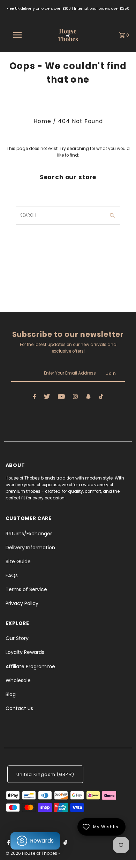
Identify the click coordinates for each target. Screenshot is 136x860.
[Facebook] (34, 397)
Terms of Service (26, 589)
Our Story (17, 638)
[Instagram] (75, 397)
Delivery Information (30, 547)
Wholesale (18, 680)
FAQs (12, 575)
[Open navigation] (17, 35)
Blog (11, 694)
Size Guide (18, 561)
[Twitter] (47, 397)
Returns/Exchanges (29, 533)
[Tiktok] (101, 397)
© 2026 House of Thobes (32, 853)
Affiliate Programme (30, 666)
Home (42, 121)
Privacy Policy (22, 603)
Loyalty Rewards (25, 652)
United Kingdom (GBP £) (45, 774)
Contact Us (19, 708)
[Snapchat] (88, 397)
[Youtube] (61, 397)
